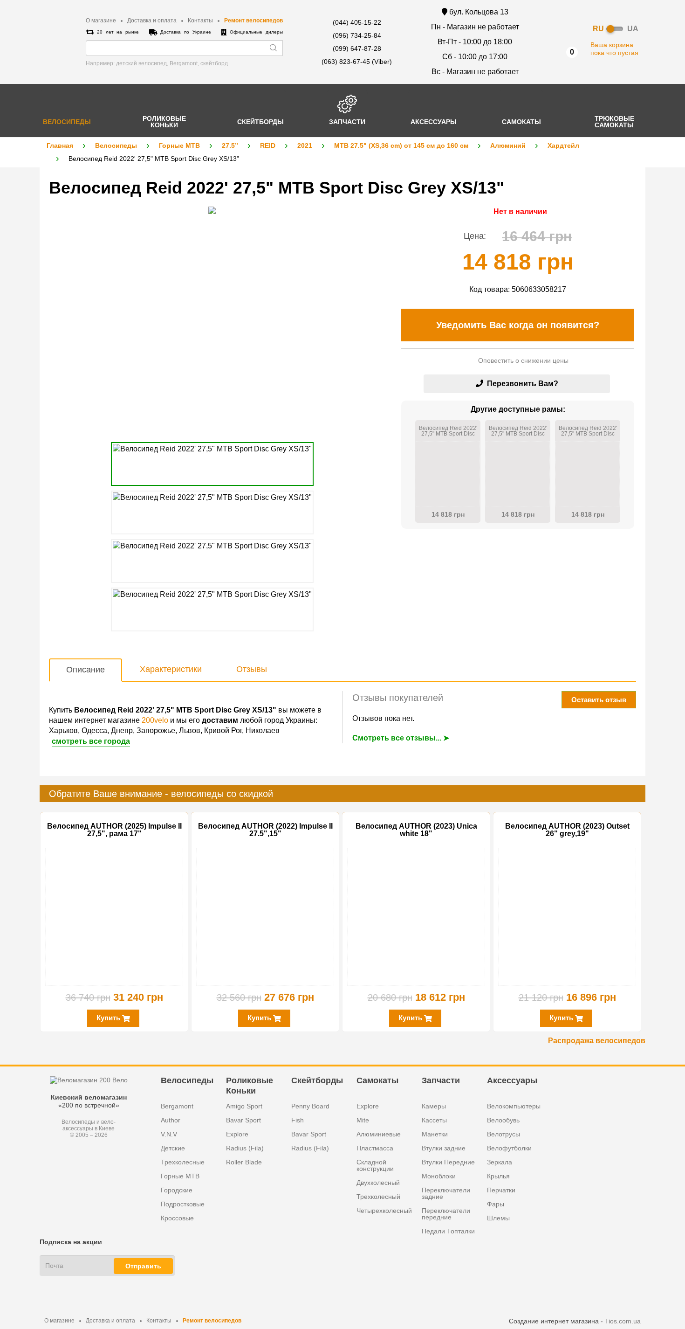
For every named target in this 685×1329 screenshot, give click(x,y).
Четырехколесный (384, 1210)
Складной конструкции (375, 1165)
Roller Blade (244, 1162)
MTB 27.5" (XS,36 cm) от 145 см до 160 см (401, 145)
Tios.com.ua (623, 1321)
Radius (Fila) (245, 1148)
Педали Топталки (448, 1231)
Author (170, 1120)
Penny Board (310, 1106)
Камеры (434, 1106)
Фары (495, 1204)
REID (267, 145)
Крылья (498, 1176)
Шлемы (498, 1218)
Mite (362, 1120)
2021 (304, 145)
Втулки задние (444, 1148)
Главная (60, 145)
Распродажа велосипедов (596, 1041)
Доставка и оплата (152, 20)
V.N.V (169, 1134)
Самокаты (377, 1080)
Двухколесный (378, 1182)
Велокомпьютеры (514, 1106)
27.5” (230, 145)
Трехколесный (378, 1196)
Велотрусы (503, 1134)
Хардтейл (563, 145)
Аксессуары (512, 1080)
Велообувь (503, 1120)
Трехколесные (183, 1162)
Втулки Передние (448, 1162)
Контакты (200, 20)
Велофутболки (509, 1148)
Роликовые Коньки (249, 1085)
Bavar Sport (243, 1120)
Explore (237, 1134)
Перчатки (501, 1190)
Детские (173, 1148)
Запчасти (441, 1080)
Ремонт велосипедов (253, 20)
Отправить (143, 1266)
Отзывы (251, 669)
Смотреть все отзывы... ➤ (400, 738)
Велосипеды (116, 145)
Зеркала (499, 1162)
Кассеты (434, 1120)
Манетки (435, 1134)
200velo (155, 720)
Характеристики (171, 669)
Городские (176, 1190)
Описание (85, 669)
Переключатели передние (446, 1214)
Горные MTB (179, 145)
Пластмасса (374, 1148)
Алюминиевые (378, 1134)
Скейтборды (317, 1080)
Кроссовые (177, 1218)
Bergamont (177, 1106)
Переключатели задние (446, 1193)
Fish (297, 1120)
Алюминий (508, 145)
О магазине (101, 20)
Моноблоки (439, 1176)
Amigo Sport (244, 1106)
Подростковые (183, 1204)
